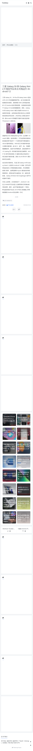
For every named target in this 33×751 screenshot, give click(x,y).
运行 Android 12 (8, 200)
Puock (19, 747)
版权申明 (15, 741)
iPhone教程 (10, 45)
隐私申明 (9, 741)
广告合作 (20, 741)
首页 (3, 45)
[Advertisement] (16, 25)
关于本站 (3, 741)
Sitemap (26, 741)
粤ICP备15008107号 (14, 743)
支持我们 (5, 743)
